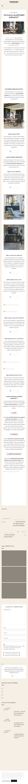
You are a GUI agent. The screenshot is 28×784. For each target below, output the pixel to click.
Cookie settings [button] (6, 780)
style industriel (11, 37)
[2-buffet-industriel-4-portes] (14, 116)
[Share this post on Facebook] (3, 511)
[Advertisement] (14, 71)
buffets (13, 49)
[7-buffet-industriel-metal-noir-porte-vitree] (9, 369)
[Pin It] (8, 511)
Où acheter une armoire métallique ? (14, 589)
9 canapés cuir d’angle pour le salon (14, 556)
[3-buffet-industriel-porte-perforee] (14, 207)
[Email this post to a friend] (14, 511)
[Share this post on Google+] (11, 511)
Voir (14, 561)
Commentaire (7, 609)
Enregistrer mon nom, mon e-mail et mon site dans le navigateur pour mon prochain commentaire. (14, 648)
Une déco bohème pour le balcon (14, 535)
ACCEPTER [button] (14, 780)
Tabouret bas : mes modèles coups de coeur (14, 572)
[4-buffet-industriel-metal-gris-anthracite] (14, 237)
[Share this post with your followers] (6, 511)
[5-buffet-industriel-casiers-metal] (11, 305)
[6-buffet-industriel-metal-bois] (10, 311)
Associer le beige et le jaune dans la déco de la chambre (14, 523)
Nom (5, 627)
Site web (6, 638)
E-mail (5, 632)
